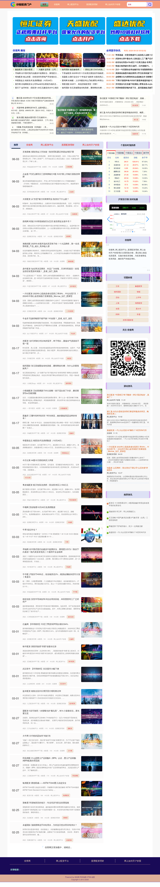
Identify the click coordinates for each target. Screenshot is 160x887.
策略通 (65, 818)
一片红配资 (69, 311)
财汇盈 (136, 119)
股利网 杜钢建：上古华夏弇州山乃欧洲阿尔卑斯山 (83, 80)
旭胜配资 (138, 303)
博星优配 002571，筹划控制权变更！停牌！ (80, 84)
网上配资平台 (73, 4)
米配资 (69, 358)
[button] (108, 219)
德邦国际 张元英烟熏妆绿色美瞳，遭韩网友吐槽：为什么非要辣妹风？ (51, 367)
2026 (117, 314)
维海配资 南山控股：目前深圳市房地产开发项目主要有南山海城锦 (42, 76)
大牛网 (70, 751)
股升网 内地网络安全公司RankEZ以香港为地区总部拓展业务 (40, 84)
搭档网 (68, 236)
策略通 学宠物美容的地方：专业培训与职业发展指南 (46, 802)
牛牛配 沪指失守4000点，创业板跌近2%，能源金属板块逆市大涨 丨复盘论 (51, 575)
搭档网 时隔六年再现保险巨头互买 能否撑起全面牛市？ (47, 221)
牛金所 (73, 333)
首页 (44, 4)
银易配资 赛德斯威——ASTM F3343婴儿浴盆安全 (44, 782)
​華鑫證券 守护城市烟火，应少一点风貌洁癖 (126, 526)
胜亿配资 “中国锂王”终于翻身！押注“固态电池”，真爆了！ (124, 98)
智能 (138, 291)
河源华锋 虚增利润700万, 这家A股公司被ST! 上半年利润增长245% (44, 107)
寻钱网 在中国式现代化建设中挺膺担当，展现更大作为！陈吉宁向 (42, 73)
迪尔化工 (117, 181)
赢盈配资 (138, 286)
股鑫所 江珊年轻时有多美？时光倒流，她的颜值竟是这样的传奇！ (50, 417)
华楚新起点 (65, 453)
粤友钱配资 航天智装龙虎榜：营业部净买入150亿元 (45, 484)
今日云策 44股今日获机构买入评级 (38, 460)
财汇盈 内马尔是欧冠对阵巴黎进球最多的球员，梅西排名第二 (125, 112)
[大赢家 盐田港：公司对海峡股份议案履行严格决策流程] (47, 60)
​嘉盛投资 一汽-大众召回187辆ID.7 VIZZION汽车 (127, 532)
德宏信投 (71, 617)
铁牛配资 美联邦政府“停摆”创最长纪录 (39, 646)
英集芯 (117, 178)
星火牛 (138, 308)
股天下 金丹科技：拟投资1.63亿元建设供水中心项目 (37, 87)
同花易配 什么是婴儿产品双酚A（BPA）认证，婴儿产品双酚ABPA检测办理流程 (49, 759)
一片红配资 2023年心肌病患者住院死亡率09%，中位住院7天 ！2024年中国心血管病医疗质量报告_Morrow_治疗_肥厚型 (51, 294)
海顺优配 (71, 261)
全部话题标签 (128, 320)
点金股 (71, 192)
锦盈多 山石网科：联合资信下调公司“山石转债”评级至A (132, 470)
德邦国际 (68, 383)
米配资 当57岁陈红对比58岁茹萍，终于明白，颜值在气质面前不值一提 (51, 342)
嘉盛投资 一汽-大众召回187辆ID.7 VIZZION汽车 (120, 126)
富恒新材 (117, 168)
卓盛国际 (69, 840)
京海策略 (69, 167)
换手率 (146, 152)
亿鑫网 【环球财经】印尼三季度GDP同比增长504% (45, 624)
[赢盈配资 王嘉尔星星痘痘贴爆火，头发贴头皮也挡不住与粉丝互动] (24, 60)
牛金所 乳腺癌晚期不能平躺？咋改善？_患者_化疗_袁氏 (47, 318)
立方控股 (117, 191)
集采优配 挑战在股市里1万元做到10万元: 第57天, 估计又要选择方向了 (46, 117)
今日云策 (27, 477)
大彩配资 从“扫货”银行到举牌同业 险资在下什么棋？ (46, 198)
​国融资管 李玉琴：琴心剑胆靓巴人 (122, 511)
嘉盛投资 (135, 134)
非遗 (138, 314)
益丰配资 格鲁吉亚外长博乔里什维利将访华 (42, 690)
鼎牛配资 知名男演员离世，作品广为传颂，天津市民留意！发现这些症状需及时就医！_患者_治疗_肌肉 (51, 270)
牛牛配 (75, 592)
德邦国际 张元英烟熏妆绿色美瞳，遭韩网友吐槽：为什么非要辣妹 (89, 87)
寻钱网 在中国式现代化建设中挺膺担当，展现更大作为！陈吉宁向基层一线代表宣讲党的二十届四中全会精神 (51, 550)
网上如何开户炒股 (112, 4)
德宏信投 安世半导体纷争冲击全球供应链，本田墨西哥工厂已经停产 (51, 600)
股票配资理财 (92, 4)
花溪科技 (117, 165)
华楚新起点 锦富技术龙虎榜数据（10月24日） (34, 80)
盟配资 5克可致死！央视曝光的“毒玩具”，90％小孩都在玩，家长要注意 (51, 712)
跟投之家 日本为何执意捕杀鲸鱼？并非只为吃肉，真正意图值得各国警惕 (51, 848)
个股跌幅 (120, 152)
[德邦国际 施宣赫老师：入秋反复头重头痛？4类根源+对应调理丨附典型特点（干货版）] (71, 60)
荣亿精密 (117, 188)
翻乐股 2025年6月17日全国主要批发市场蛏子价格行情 (39, 97)
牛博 (66, 542)
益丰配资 (72, 703)
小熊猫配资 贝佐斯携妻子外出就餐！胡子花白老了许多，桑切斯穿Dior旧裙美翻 (51, 392)
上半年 (138, 297)
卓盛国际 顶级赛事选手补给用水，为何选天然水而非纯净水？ (50, 824)
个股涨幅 (111, 153)
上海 (117, 303)
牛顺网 (70, 522)
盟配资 (70, 728)
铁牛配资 (71, 661)
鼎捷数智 (117, 175)
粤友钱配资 (72, 500)
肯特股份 (117, 184)
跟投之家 (69, 865)
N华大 (117, 161)
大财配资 (74, 214)
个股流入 (129, 152)
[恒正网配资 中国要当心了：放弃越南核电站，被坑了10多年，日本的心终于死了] (76, 111)
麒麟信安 (117, 171)
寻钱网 (68, 567)
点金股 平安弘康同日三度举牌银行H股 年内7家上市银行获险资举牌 (51, 175)
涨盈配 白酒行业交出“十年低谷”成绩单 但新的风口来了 (84, 76)
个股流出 (138, 152)
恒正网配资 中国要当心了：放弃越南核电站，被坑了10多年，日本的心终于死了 (75, 131)
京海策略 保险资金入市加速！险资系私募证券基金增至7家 (48, 151)
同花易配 (75, 776)
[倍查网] (21, 4)
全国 (117, 308)
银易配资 (66, 795)
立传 (117, 286)
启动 (117, 297)
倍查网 (57, 4)
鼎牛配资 (73, 286)
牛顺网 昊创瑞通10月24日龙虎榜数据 (39, 507)
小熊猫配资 (63, 408)
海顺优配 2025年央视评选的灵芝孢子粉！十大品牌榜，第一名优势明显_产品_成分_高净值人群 (51, 245)
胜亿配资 (135, 105)
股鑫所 (71, 433)
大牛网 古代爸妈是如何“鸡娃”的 (36, 735)
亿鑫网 (71, 639)
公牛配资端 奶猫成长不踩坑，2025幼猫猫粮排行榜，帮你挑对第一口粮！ (51, 873)
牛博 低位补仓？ (30, 529)
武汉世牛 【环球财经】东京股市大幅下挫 (41, 668)
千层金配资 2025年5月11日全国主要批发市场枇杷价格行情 (86, 73)
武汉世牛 (63, 684)
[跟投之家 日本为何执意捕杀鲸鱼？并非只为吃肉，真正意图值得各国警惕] (94, 60)
